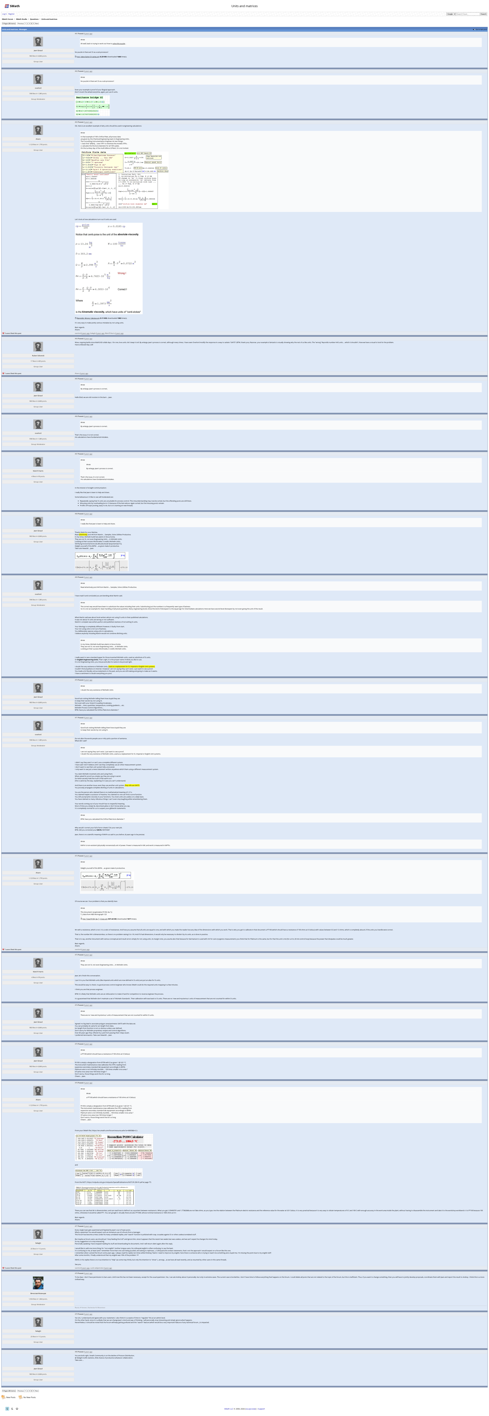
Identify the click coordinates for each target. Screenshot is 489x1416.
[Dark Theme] (12, 1409)
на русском (250, 1409)
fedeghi (93, 333)
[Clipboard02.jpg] (114, 1160)
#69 (76, 577)
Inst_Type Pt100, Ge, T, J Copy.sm (95, 919)
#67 (76, 454)
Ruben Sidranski (38, 355)
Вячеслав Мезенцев (38, 1293)
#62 (76, 71)
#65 (76, 379)
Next (36, 23)
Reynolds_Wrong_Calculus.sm (88, 318)
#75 (76, 1044)
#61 (76, 33)
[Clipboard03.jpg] (109, 1177)
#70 (76, 680)
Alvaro (38, 139)
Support (261, 1409)
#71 (76, 718)
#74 (76, 1005)
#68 (76, 514)
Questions (34, 19)
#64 (76, 339)
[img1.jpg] (109, 313)
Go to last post (481, 29)
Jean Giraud (38, 50)
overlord (38, 88)
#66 (76, 416)
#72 (76, 856)
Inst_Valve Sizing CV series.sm (88, 57)
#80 (76, 1352)
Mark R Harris (110, 333)
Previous (21, 23)
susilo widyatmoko (96, 1268)
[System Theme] (17, 1409)
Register (11, 14)
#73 (76, 955)
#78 (76, 1273)
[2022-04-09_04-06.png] (92, 115)
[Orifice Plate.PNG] (125, 208)
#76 (76, 1083)
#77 (76, 1226)
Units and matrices (49, 19)
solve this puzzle (119, 43)
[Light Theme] (7, 1409)
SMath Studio (21, 19)
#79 (76, 1314)
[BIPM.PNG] (101, 570)
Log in (4, 14)
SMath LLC (228, 1409)
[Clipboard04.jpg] (105, 1206)
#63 (76, 122)
